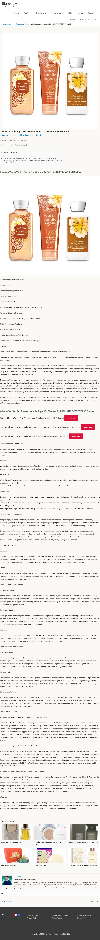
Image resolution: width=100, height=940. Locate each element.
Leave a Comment (9, 135)
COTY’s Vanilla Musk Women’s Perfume (83, 865)
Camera (91, 13)
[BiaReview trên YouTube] (15, 915)
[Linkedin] (2, 894)
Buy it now (71, 418)
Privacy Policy (32, 918)
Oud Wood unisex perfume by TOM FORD (84, 842)
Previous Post (6, 901)
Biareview (9, 4)
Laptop (80, 13)
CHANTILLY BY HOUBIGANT (11, 842)
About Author (57, 918)
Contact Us (81, 918)
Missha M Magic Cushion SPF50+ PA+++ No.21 (49, 843)
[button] (95, 19)
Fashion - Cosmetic (15, 24)
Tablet (70, 13)
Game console (56, 13)
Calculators (84, 19)
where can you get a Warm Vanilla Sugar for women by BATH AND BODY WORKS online (33, 160)
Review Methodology (60, 915)
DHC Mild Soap (40, 865)
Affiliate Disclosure (84, 915)
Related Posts (10, 163)
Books (72, 19)
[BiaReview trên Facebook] (19, 915)
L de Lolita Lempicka (8, 865)
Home (16, 13)
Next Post (95, 901)
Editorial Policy (32, 915)
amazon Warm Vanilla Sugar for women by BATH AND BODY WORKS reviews (29, 158)
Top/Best (27, 13)
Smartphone (41, 13)
